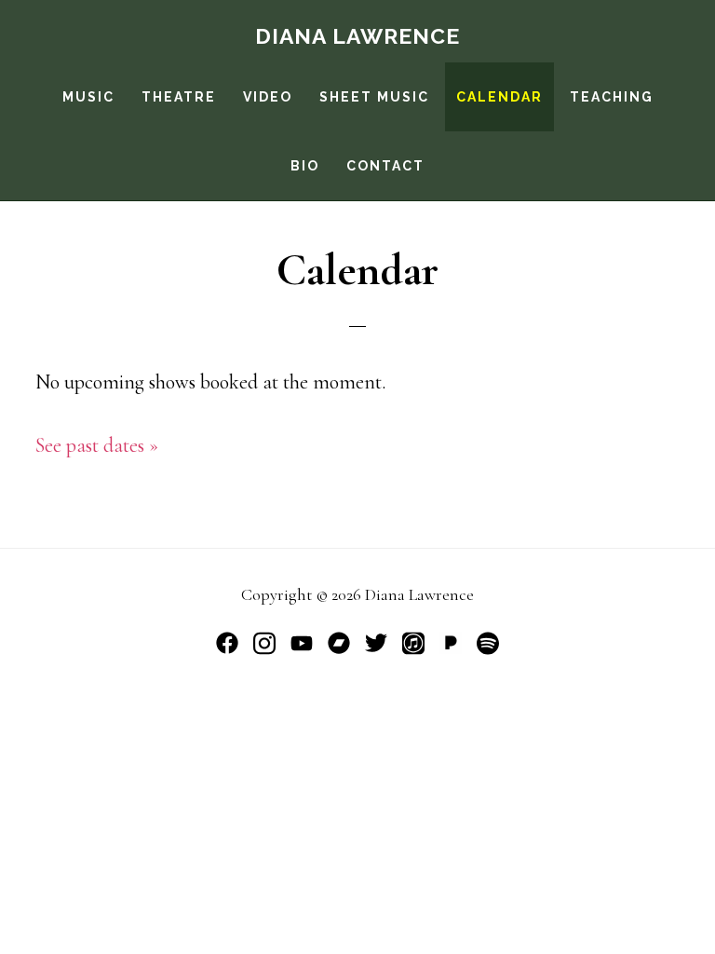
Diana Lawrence (357, 35)
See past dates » (96, 445)
